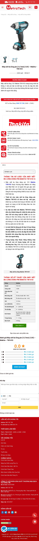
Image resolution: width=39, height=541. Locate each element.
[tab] (19, 165)
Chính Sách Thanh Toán (7, 469)
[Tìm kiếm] (36, 7)
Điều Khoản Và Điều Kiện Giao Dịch (10, 472)
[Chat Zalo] (34, 521)
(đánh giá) (20, 73)
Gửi (19, 407)
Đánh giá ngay (19, 367)
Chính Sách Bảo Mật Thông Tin (9, 475)
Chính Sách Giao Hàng (7, 460)
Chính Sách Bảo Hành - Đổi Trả (9, 466)
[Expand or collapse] (33, 172)
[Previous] (4, 36)
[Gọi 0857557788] (34, 515)
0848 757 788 (20, 103)
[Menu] (2, 7)
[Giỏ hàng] (29, 7)
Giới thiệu (3, 443)
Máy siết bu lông (12, 14)
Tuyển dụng (4, 452)
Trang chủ (3, 14)
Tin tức (3, 449)
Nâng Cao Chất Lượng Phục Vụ (9, 463)
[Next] (35, 36)
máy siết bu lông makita (24, 14)
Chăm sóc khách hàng (7, 446)
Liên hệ (3, 440)
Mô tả (3, 165)
